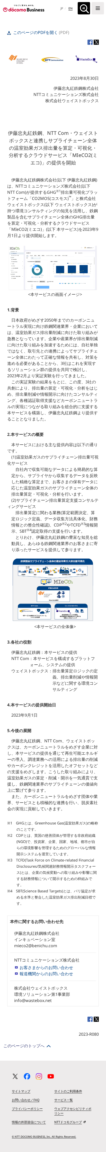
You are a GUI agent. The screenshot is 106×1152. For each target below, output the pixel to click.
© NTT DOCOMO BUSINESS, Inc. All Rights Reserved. (44, 1136)
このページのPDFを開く (35, 32)
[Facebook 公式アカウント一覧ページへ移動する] (27, 1076)
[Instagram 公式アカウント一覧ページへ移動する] (39, 1076)
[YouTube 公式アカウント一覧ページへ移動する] (50, 1076)
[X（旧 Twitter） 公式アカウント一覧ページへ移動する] (15, 1076)
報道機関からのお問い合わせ (46, 974)
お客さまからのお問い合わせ (46, 967)
